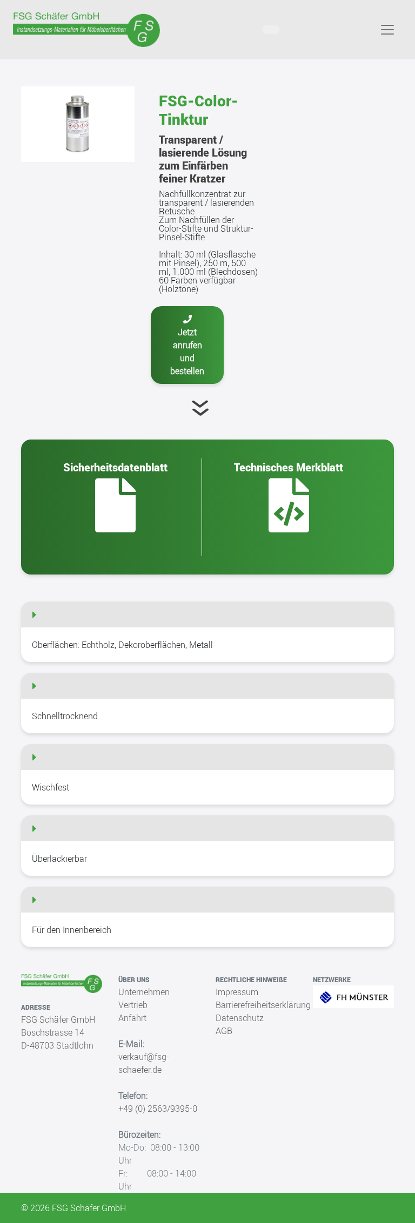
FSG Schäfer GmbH (58, 1019)
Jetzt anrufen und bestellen (187, 351)
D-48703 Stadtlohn (57, 1045)
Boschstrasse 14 (52, 1032)
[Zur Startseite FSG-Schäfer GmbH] (86, 29)
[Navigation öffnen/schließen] (387, 29)
